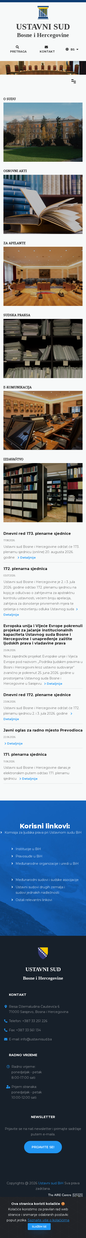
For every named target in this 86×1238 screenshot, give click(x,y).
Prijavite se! (43, 1147)
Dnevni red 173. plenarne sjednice (37, 533)
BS (73, 49)
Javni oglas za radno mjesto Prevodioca (43, 730)
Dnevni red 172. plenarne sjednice (37, 695)
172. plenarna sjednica (25, 569)
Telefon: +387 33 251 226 (28, 1021)
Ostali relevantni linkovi (34, 900)
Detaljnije (27, 557)
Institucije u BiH (28, 849)
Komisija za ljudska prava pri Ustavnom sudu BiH (43, 832)
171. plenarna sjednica (25, 754)
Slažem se (39, 1226)
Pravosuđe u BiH (29, 856)
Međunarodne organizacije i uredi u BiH (47, 864)
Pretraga (18, 51)
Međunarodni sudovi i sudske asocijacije (47, 880)
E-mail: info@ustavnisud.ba (30, 1039)
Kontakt (47, 51)
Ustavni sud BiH (51, 1183)
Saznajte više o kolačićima (48, 1220)
